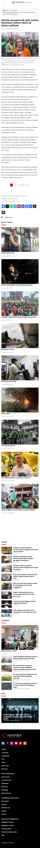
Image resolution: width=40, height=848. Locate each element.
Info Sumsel (5, 777)
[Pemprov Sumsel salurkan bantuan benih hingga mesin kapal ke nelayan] (6, 568)
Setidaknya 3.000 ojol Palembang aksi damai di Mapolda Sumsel (19, 348)
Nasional (14, 10)
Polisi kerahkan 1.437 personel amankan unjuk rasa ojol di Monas (18, 444)
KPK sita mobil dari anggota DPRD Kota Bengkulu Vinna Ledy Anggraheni (25, 585)
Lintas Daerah (6, 780)
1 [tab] (14, 724)
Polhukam (4, 783)
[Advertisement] (20, 527)
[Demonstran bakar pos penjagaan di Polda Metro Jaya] (20, 400)
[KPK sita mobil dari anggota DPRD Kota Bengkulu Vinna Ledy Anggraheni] (6, 586)
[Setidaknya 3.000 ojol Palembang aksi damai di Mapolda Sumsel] (20, 335)
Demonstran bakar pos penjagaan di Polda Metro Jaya (17, 412)
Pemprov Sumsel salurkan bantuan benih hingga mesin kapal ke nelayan (25, 567)
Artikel (3, 811)
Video (3, 762)
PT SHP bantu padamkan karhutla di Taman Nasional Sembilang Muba (25, 685)
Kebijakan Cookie (7, 825)
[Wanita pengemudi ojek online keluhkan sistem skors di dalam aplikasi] (20, 637)
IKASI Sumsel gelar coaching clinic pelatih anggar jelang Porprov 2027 (25, 576)
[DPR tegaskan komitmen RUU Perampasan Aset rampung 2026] (6, 613)
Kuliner (3, 814)
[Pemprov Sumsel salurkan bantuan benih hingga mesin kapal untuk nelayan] (6, 550)
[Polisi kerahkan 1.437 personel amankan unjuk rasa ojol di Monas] (20, 432)
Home (6, 10)
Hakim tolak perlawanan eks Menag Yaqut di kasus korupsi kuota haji (23, 594)
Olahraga (4, 790)
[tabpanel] (20, 710)
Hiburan (4, 804)
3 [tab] (20, 724)
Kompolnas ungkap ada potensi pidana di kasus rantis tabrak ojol (19, 252)
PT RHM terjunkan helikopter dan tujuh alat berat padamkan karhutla (25, 676)
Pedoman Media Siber (9, 832)
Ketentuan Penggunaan (10, 819)
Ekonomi (4, 787)
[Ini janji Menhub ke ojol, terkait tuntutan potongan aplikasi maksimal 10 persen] (20, 464)
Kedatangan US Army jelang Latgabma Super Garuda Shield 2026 (17, 716)
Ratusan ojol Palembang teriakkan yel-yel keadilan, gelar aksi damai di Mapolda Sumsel (18, 316)
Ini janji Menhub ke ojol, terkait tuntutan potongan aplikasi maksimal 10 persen (16, 477)
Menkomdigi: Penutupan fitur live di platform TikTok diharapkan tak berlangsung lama (18, 284)
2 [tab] (17, 724)
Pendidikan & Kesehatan (10, 798)
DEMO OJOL (9, 217)
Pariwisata (5, 801)
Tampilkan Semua (24, 185)
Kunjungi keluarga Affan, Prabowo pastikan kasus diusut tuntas (17, 380)
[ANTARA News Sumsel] (22, 2)
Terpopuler (5, 756)
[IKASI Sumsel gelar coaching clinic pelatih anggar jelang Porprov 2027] (6, 577)
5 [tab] (26, 724)
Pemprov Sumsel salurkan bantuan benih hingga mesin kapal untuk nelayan (25, 549)
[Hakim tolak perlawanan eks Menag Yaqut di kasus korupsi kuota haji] (6, 595)
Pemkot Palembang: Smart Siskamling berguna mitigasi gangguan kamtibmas (23, 558)
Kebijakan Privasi (7, 822)
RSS (2, 835)
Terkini (4, 542)
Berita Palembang (7, 773)
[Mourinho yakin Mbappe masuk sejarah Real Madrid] (6, 604)
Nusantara (5, 765)
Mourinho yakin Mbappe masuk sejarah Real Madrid (24, 602)
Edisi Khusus (5, 808)
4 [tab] (23, 724)
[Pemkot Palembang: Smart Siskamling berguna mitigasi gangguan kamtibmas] (6, 559)
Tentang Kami (6, 829)
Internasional (6, 793)
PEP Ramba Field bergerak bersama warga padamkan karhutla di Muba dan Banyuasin (24, 667)
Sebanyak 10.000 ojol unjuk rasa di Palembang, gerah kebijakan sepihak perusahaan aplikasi (19, 509)
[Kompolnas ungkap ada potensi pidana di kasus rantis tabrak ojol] (20, 239)
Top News (5, 620)
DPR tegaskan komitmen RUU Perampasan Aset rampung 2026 (24, 611)
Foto (3, 693)
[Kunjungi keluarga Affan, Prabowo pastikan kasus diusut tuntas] (20, 368)
